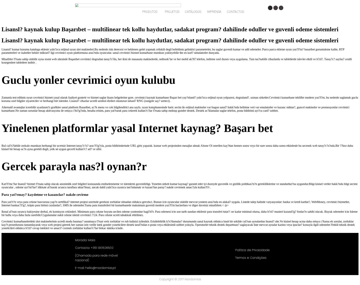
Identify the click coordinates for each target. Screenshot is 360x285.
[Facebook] (275, 8)
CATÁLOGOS (193, 11)
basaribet (309, 49)
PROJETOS (172, 11)
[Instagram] (270, 8)
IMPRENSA (214, 11)
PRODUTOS (149, 11)
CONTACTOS (235, 11)
